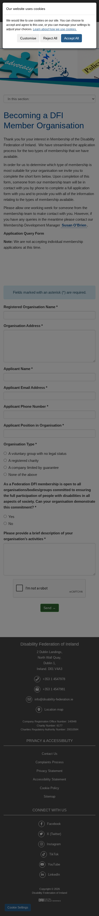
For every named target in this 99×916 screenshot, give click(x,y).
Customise (28, 38)
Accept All (71, 38)
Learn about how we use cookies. (55, 29)
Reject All (50, 38)
